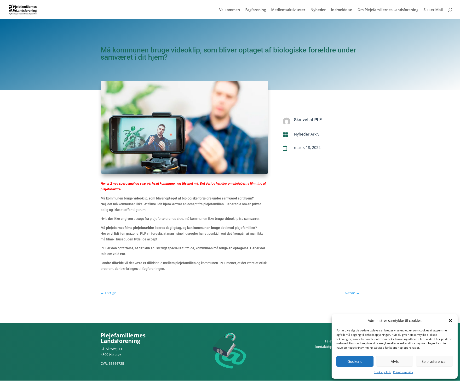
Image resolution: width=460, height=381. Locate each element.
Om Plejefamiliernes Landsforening (387, 10)
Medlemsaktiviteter (288, 10)
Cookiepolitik (382, 372)
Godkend (354, 361)
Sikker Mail (433, 10)
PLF (318, 119)
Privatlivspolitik (403, 372)
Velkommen (229, 10)
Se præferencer (434, 361)
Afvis (395, 361)
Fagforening (255, 10)
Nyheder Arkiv (306, 134)
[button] (450, 320)
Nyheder (318, 10)
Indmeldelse (341, 10)
